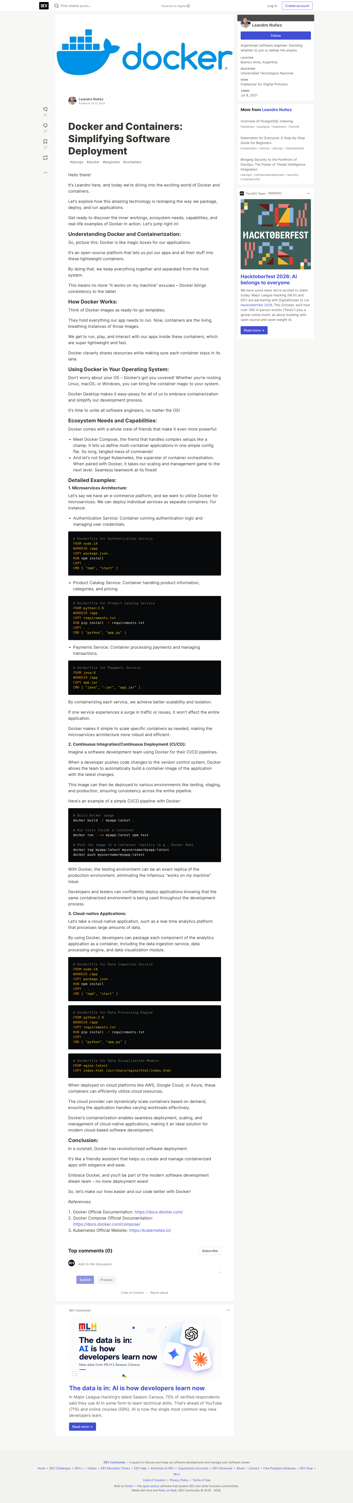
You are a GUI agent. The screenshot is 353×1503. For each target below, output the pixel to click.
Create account (297, 6)
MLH (176, 1474)
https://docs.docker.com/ (159, 1212)
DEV (192, 1486)
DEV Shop (306, 1468)
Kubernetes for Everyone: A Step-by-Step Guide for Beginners (272, 143)
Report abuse (159, 1292)
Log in (272, 6)
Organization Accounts (193, 1468)
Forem (129, 1486)
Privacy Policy (179, 1480)
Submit (85, 1280)
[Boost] (45, 157)
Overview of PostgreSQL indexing (269, 123)
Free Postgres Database (279, 1468)
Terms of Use (201, 1480)
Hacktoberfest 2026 (256, 305)
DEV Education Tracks (115, 1468)
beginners (111, 162)
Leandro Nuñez (91, 99)
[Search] (57, 6)
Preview (107, 1280)
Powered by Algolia (174, 6)
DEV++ (79, 1468)
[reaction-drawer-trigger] (45, 111)
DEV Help (140, 1468)
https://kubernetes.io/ (150, 1230)
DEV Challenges (59, 1468)
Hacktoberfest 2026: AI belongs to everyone (269, 279)
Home (41, 1468)
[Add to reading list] (45, 143)
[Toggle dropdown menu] (228, 1310)
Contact (254, 1468)
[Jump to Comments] (45, 127)
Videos (92, 1468)
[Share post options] (45, 172)
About (241, 1468)
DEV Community (114, 1462)
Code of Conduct (132, 1292)
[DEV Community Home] (44, 6)
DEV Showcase (222, 1468)
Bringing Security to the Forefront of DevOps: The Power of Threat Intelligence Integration (272, 169)
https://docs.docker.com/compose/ (106, 1224)
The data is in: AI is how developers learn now (137, 1388)
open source (151, 1486)
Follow (276, 35)
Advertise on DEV (162, 1468)
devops (76, 162)
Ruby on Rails (168, 1490)
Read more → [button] (82, 1427)
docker (93, 162)
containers (132, 162)
